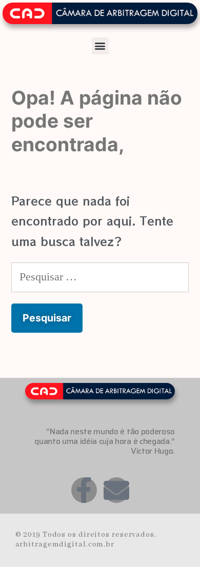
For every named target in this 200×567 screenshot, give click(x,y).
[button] (100, 45)
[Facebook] (84, 490)
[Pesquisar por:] (100, 275)
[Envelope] (116, 490)
